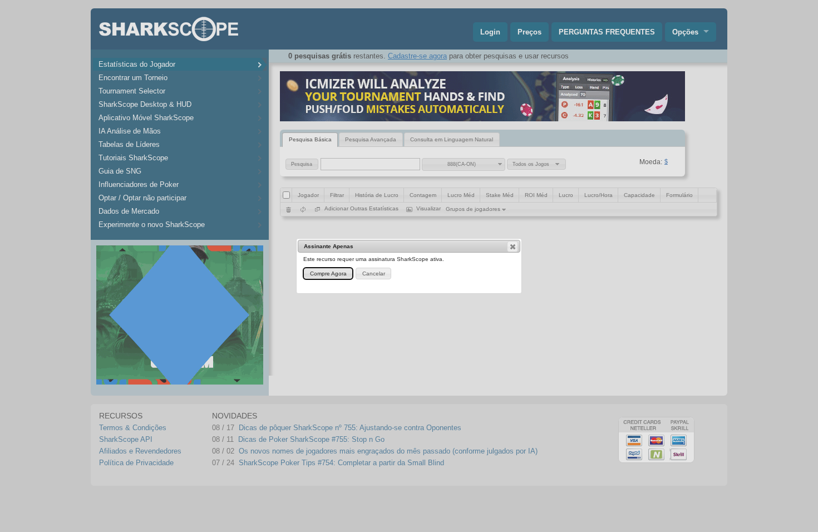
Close (512, 246)
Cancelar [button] (373, 273)
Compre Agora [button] (328, 273)
